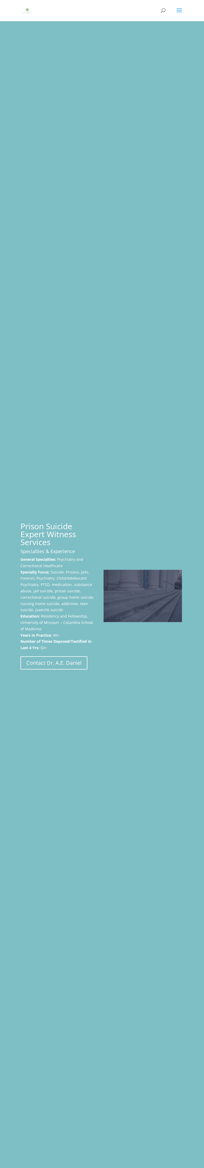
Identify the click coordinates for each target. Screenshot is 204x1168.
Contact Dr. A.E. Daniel (54, 662)
